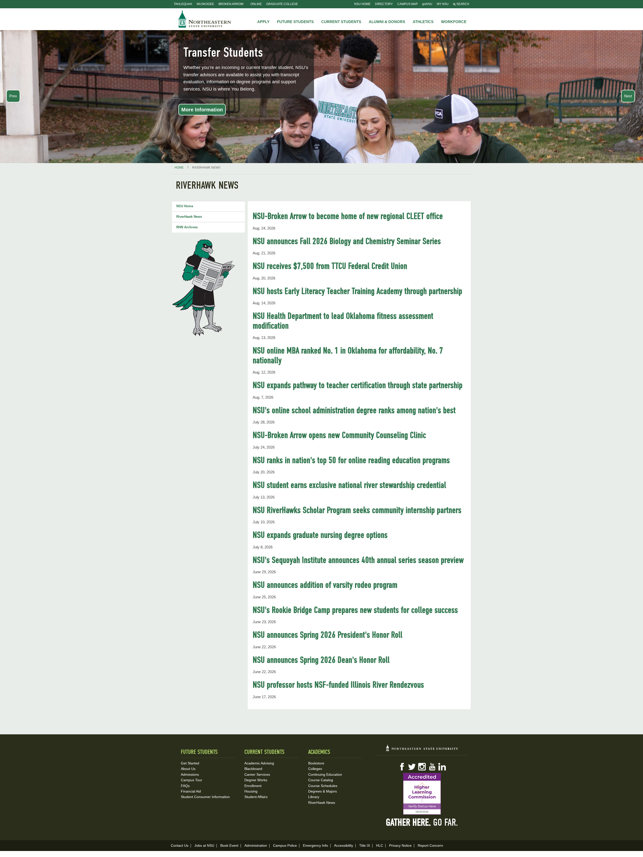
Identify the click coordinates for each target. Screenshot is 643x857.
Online (256, 4)
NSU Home (362, 4)
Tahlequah (183, 4)
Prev (13, 96)
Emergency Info (315, 845)
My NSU (443, 4)
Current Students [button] (341, 22)
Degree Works (255, 780)
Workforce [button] (453, 22)
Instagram (422, 766)
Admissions (190, 774)
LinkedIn (442, 766)
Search (462, 4)
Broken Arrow (231, 4)
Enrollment (252, 786)
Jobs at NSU (204, 845)
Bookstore (316, 763)
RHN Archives (187, 227)
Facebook (402, 766)
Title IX (364, 845)
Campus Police (285, 845)
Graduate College (282, 4)
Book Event (229, 845)
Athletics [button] (423, 22)
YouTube (432, 766)
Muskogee (205, 4)
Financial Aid (191, 791)
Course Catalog (320, 780)
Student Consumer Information (205, 797)
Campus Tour (191, 780)
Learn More (467, 109)
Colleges (315, 769)
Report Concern (430, 845)
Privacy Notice (400, 845)
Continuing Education (325, 774)
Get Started (190, 763)
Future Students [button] (295, 22)
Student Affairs (255, 797)
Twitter (412, 766)
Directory (384, 4)
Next (628, 96)
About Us (188, 769)
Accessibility (343, 845)
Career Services (257, 774)
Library (313, 797)
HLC (379, 845)
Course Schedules (322, 786)
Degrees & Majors (322, 791)
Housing (250, 791)
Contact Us (179, 845)
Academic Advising (259, 763)
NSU (204, 19)
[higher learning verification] (422, 794)
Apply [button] (263, 22)
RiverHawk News (189, 217)
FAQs (185, 786)
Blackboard (253, 769)
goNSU (427, 4)
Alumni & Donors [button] (387, 22)
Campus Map (407, 4)
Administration (255, 845)
